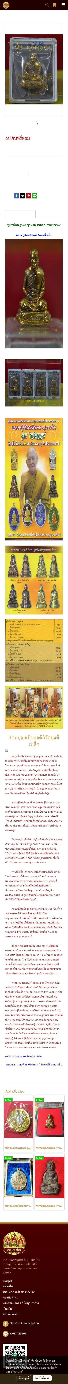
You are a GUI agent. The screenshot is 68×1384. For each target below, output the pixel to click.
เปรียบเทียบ (40, 175)
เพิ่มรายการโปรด (16, 175)
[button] (46, 5)
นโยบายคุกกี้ (17, 1371)
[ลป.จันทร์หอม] (34, 70)
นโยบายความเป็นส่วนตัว (45, 1367)
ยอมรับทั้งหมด (42, 1378)
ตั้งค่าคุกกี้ (24, 1378)
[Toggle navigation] (63, 5)
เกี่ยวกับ (7, 1308)
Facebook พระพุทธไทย (24, 1323)
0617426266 (18, 1333)
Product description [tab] (20, 214)
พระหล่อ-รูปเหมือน (27, 183)
